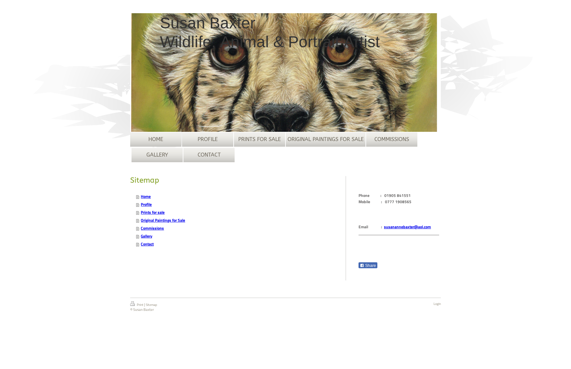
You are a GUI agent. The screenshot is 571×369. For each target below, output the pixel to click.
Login (437, 303)
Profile (146, 204)
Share (370, 265)
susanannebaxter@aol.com (407, 227)
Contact (147, 244)
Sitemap (151, 304)
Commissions (152, 228)
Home (146, 196)
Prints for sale (153, 212)
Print (140, 304)
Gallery (146, 236)
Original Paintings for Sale (163, 220)
